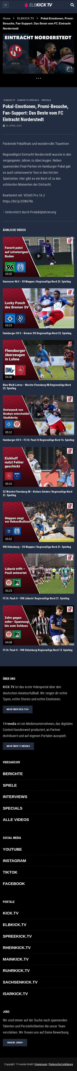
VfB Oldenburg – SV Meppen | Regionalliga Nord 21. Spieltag (37, 546)
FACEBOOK (14, 883)
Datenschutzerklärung (61, 1064)
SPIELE (10, 785)
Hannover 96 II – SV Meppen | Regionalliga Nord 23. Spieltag (37, 281)
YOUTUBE (12, 849)
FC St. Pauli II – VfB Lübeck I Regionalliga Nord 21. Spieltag (36, 598)
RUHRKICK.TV (16, 970)
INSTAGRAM (14, 860)
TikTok (10, 872)
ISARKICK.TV (15, 994)
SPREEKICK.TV (17, 936)
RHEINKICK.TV (17, 947)
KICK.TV (11, 913)
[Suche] (72, 5)
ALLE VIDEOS (16, 819)
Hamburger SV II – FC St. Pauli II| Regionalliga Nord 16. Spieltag (38, 439)
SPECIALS (46, 100)
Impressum (41, 1064)
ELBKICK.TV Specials (28, 100)
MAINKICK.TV (16, 959)
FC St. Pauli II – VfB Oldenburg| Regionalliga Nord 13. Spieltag (38, 650)
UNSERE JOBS (14, 1042)
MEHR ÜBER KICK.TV (17, 709)
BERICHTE (13, 774)
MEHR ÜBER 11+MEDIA (17, 746)
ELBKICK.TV (25, 18)
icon (38, 256)
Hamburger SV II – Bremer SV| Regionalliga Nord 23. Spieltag (37, 333)
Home (6, 18)
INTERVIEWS (15, 796)
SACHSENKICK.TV (20, 982)
